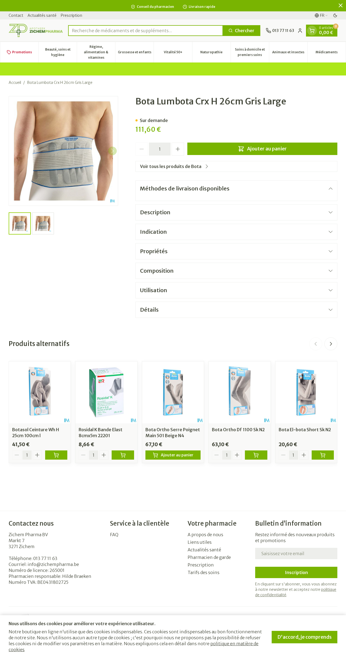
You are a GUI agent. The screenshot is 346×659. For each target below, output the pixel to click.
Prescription (71, 15)
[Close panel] (340, 5)
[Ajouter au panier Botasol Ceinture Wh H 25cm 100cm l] (56, 455)
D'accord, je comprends (304, 637)
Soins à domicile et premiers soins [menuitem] (252, 52)
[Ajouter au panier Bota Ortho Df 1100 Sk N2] (256, 455)
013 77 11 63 (45, 558)
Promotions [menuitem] (22, 52)
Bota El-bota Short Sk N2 (305, 429)
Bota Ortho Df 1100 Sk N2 (238, 429)
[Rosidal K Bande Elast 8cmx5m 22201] (106, 392)
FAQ (114, 534)
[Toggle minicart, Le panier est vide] (312, 30)
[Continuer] (112, 151)
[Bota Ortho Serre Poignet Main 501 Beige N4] (173, 392)
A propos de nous (205, 534)
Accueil (15, 82)
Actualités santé (42, 15)
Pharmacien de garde (209, 557)
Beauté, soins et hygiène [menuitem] (61, 52)
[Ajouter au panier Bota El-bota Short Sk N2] (323, 455)
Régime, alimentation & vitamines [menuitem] (99, 52)
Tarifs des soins (203, 572)
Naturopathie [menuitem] (215, 53)
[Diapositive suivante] (330, 343)
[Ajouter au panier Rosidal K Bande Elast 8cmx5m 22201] (123, 455)
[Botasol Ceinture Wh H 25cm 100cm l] (40, 392)
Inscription (296, 572)
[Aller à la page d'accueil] (36, 30)
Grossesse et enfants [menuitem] (136, 53)
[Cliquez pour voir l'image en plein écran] (63, 150)
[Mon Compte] (300, 30)
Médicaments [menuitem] (330, 53)
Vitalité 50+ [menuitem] (178, 53)
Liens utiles (200, 542)
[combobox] (145, 30)
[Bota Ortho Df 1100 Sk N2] (239, 392)
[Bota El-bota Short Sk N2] (306, 392)
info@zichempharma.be (53, 564)
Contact (16, 15)
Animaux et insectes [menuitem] (289, 53)
